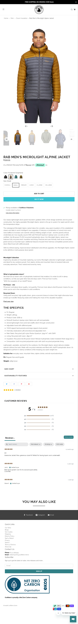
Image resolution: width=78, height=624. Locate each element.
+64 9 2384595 (14, 552)
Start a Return (9, 538)
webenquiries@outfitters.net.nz (19, 555)
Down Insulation (22, 18)
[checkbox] (59, 444)
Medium (23, 185)
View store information (12, 213)
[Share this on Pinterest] (21, 384)
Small (16, 185)
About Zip (8, 547)
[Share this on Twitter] (6, 384)
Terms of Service (10, 544)
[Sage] (16, 177)
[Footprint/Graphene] (11, 177)
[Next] (51, 126)
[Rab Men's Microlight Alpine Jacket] (39, 73)
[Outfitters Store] (39, 10)
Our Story (8, 527)
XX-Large (48, 185)
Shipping (8, 534)
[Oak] (21, 177)
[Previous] (26, 126)
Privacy (7, 540)
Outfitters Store (12, 605)
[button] (39, 416)
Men (12, 18)
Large (31, 185)
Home (6, 18)
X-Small (7, 185)
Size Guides (8, 532)
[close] (76, 2)
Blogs (7, 530)
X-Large (39, 185)
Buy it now (39, 199)
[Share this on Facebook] (14, 384)
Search (7, 542)
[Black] (5, 177)
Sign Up (39, 571)
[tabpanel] (39, 465)
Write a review (69, 437)
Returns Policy (9, 536)
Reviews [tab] (10, 438)
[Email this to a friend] (29, 384)
